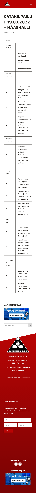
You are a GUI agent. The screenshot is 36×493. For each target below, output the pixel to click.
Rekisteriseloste (26, 377)
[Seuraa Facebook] (16, 464)
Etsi (30, 325)
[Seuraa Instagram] (20, 464)
